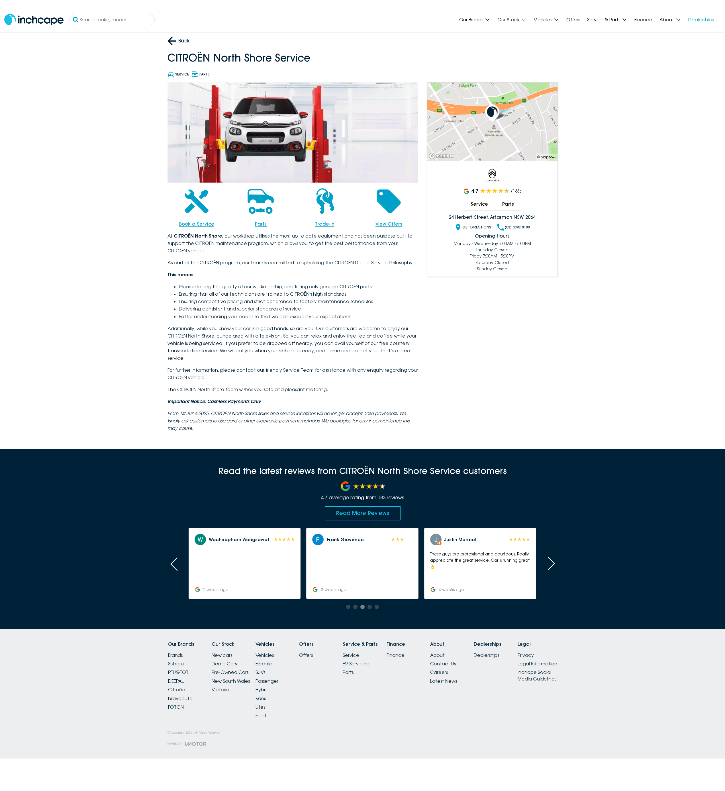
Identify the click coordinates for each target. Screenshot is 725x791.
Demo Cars (224, 664)
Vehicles (543, 20)
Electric (264, 664)
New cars (222, 655)
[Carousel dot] (348, 607)
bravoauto (180, 698)
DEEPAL (176, 681)
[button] (245, 563)
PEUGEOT (178, 672)
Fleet (261, 715)
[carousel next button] (550, 563)
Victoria (220, 689)
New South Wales (231, 681)
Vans (261, 698)
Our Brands (471, 20)
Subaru (176, 664)
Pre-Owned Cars (230, 672)
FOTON (176, 707)
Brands (175, 655)
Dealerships (701, 20)
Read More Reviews (362, 513)
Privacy (526, 655)
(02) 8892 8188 (517, 227)
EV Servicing (356, 664)
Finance (643, 20)
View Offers (388, 224)
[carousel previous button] (174, 563)
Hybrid (262, 689)
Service (479, 204)
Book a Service (196, 224)
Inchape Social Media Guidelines (537, 675)
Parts (261, 224)
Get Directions (476, 227)
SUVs (260, 672)
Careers (439, 672)
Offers (573, 20)
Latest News (443, 681)
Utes (260, 707)
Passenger (267, 681)
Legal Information (537, 664)
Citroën (176, 689)
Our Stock (508, 20)
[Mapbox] (442, 156)
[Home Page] (34, 20)
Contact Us (443, 664)
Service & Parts (603, 20)
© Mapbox (545, 157)
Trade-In (324, 224)
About (666, 20)
